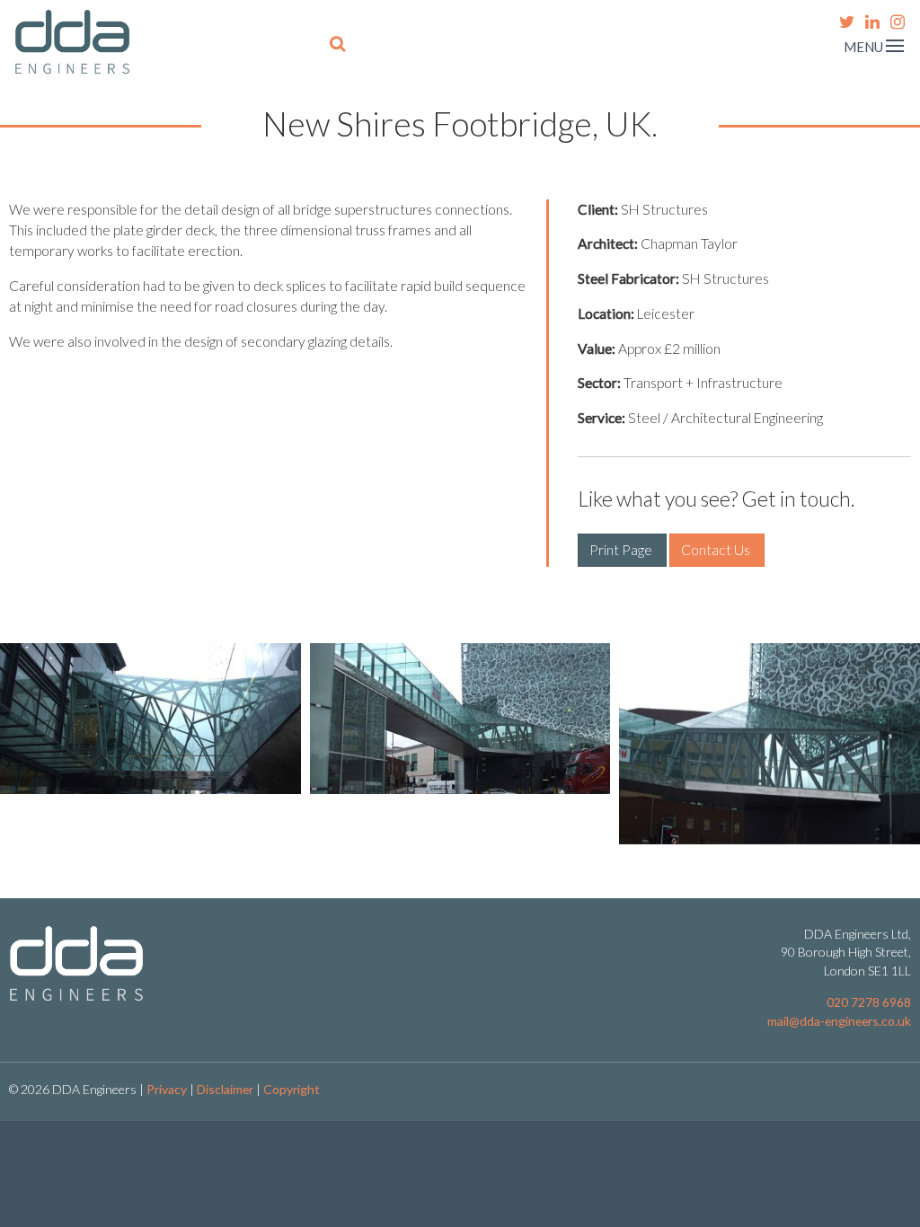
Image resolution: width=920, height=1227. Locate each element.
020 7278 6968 (869, 1002)
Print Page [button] (622, 550)
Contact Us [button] (717, 550)
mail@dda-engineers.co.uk (839, 1020)
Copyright (291, 1089)
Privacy (166, 1089)
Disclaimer (225, 1089)
